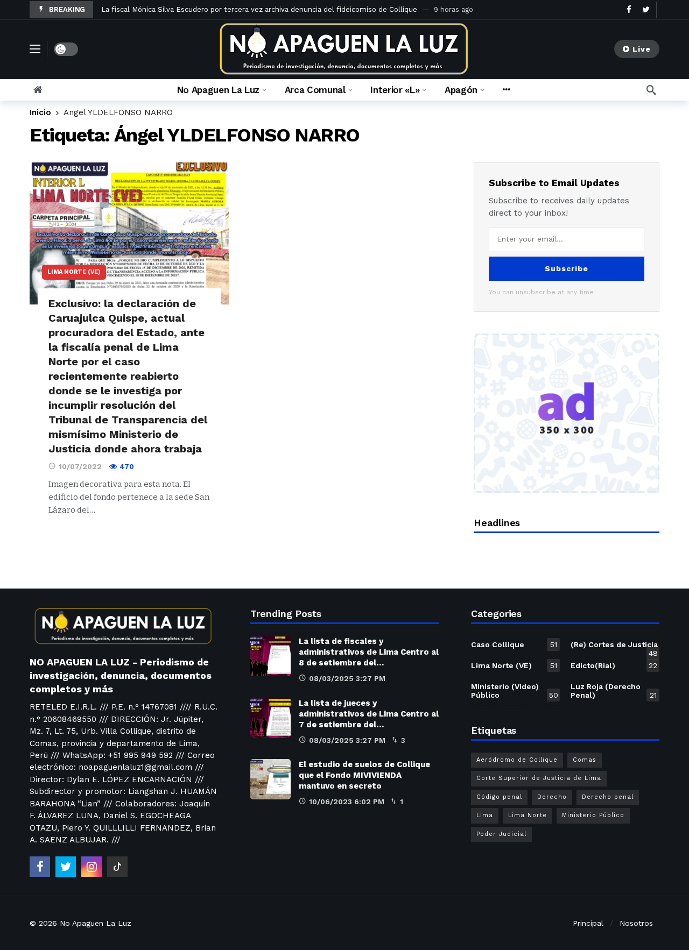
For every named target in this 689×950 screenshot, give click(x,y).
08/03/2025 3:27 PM (347, 678)
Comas (584, 759)
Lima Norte (527, 815)
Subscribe (566, 268)
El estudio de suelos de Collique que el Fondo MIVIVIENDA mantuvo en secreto (364, 775)
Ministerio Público (593, 815)
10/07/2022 (80, 466)
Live (641, 49)
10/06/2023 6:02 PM (346, 801)
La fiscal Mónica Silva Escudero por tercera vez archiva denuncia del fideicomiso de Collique (259, 9)
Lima (484, 815)
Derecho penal (608, 796)
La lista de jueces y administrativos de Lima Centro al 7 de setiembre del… (369, 713)
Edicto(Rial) (614, 665)
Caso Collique (514, 644)
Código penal (499, 796)
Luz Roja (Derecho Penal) (614, 690)
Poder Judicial (501, 834)
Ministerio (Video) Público (514, 690)
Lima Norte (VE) (74, 271)
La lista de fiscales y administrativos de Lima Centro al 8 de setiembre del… (369, 652)
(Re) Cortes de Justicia (614, 646)
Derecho (552, 796)
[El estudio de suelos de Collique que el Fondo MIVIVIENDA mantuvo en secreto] (270, 779)
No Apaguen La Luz (95, 923)
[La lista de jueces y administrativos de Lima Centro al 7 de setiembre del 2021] (270, 718)
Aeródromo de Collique (517, 759)
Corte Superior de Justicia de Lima (538, 778)
